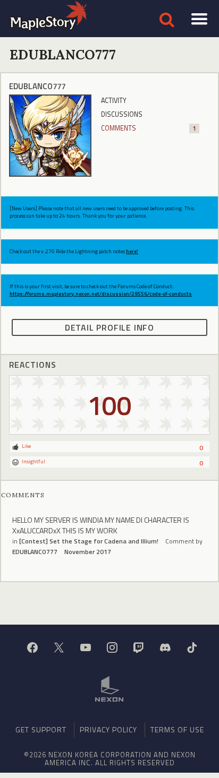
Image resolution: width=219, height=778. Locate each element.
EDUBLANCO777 (34, 552)
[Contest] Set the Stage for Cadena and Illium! (88, 541)
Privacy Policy (108, 729)
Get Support (40, 729)
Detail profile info (109, 327)
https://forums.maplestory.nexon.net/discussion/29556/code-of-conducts (101, 294)
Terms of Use (177, 729)
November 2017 (87, 552)
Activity (114, 101)
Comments (148, 128)
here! (132, 251)
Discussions (121, 114)
